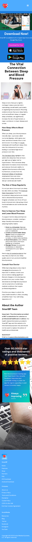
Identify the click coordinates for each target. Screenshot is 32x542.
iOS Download (6, 479)
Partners (4, 474)
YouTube (4, 529)
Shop (3, 471)
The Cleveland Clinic (8, 156)
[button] (27, 5)
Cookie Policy (6, 501)
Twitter (4, 521)
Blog (3, 519)
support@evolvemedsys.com (18, 337)
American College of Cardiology (12, 174)
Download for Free (16, 45)
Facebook (5, 524)
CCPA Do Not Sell (7, 503)
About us (5, 490)
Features (5, 468)
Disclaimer (5, 498)
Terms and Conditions (9, 495)
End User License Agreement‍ (11, 506)
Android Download (8, 482)
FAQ (3, 476)
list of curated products (15, 253)
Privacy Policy (6, 493)
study (22, 143)
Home (4, 466)
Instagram (5, 527)
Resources (5, 516)
